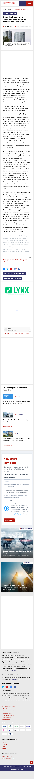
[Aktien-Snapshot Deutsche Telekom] (4, 730)
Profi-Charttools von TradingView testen (17, 334)
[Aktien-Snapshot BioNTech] (16, 726)
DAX (4, 742)
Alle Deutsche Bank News (14, 274)
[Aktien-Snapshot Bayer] (10, 726)
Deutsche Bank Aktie (12, 278)
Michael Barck (23, 26)
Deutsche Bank (10, 9)
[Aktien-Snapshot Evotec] (10, 730)
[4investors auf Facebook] (19, 269)
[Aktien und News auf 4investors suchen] (22, 3)
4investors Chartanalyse (9, 711)
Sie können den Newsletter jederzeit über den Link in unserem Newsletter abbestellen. (16, 496)
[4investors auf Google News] (15, 268)
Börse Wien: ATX (7, 756)
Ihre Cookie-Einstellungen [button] (17, 769)
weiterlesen (6, 408)
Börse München (7, 717)
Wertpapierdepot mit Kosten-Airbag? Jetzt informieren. (15, 261)
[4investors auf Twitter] (7, 269)
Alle (29, 3)
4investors (5, 9)
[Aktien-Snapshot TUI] (28, 730)
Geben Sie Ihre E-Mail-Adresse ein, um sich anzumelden (16, 476)
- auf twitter (28, 26)
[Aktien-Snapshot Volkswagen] (10, 734)
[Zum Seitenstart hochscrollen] (31, 762)
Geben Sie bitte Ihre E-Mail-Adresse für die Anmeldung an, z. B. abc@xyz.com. (16, 485)
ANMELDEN (9, 520)
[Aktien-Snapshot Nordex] (22, 730)
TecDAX (5, 748)
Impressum (22, 766)
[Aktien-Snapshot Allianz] (4, 726)
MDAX (5, 744)
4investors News (7, 713)
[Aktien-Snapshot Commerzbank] (22, 726)
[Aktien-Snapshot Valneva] (4, 734)
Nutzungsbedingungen (16, 513)
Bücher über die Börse (9, 706)
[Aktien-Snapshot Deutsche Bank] (28, 726)
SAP (17, 433)
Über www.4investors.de (13, 766)
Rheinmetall (20, 414)
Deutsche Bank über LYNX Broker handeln (17, 294)
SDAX (4, 746)
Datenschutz (29, 766)
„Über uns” (13, 670)
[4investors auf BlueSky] (4, 269)
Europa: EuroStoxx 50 (8, 758)
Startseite (4, 766)
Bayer (18, 396)
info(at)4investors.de (15, 679)
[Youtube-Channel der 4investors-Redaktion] (11, 269)
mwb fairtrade (6, 719)
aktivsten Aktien (13, 698)
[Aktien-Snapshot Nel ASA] (16, 730)
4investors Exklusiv (8, 709)
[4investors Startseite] (8, 3)
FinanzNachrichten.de (8, 715)
